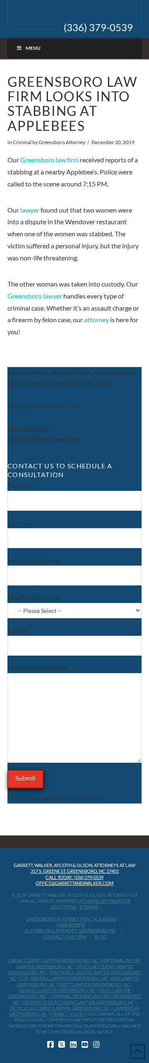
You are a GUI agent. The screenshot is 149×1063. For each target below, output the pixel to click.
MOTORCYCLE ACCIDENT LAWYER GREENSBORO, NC (78, 1002)
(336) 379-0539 (98, 27)
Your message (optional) (38, 667)
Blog (100, 936)
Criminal (22, 142)
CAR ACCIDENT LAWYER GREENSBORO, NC (53, 960)
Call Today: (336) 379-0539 (74, 877)
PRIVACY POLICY (68, 1013)
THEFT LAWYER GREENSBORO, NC (94, 984)
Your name (21, 485)
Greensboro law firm (49, 160)
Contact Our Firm (64, 936)
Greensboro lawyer (34, 296)
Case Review (71, 924)
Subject (16, 630)
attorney (96, 319)
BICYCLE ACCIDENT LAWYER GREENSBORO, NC (60, 1008)
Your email (21, 523)
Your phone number (33, 560)
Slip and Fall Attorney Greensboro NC (70, 930)
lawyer (29, 210)
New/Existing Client (33, 597)
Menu (33, 48)
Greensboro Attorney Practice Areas (71, 918)
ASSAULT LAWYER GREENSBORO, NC (57, 990)
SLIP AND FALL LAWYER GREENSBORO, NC (63, 978)
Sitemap (88, 906)
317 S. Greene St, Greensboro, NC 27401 (75, 871)
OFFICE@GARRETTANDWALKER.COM (74, 883)
